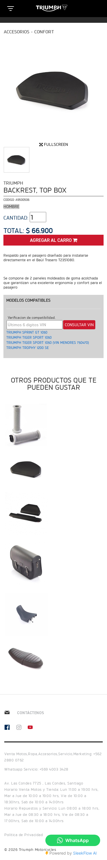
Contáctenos (30, 713)
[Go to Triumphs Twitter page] (22, 728)
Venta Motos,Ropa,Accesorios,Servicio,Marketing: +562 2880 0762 (53, 757)
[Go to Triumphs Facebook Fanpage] (10, 728)
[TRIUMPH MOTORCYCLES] (53, 8)
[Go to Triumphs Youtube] (33, 728)
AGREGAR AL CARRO (51, 240)
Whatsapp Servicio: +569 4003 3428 (36, 769)
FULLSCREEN (55, 144)
